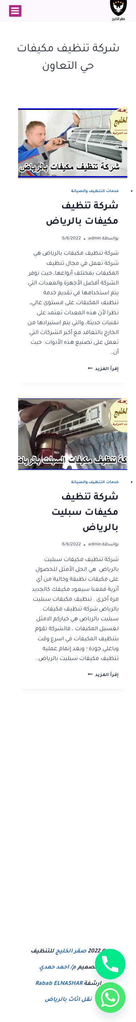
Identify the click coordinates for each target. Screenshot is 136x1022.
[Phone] (110, 964)
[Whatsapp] (110, 997)
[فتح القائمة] (15, 11)
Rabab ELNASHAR (58, 984)
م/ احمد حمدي (57, 968)
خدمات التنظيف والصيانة (95, 191)
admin (94, 238)
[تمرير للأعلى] (86, 1009)
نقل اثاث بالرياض (68, 1000)
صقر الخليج (70, 952)
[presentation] (73, 142)
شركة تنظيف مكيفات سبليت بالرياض (85, 513)
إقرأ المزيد (103, 369)
